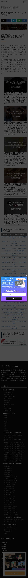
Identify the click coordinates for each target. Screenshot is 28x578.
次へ (14, 298)
